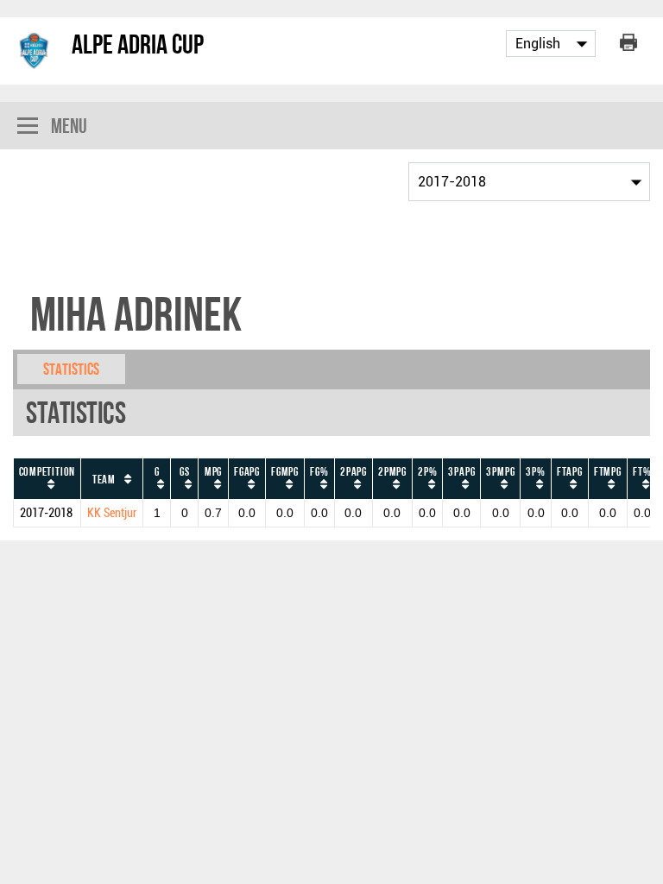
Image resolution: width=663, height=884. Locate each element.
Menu (69, 125)
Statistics (71, 369)
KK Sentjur (111, 513)
